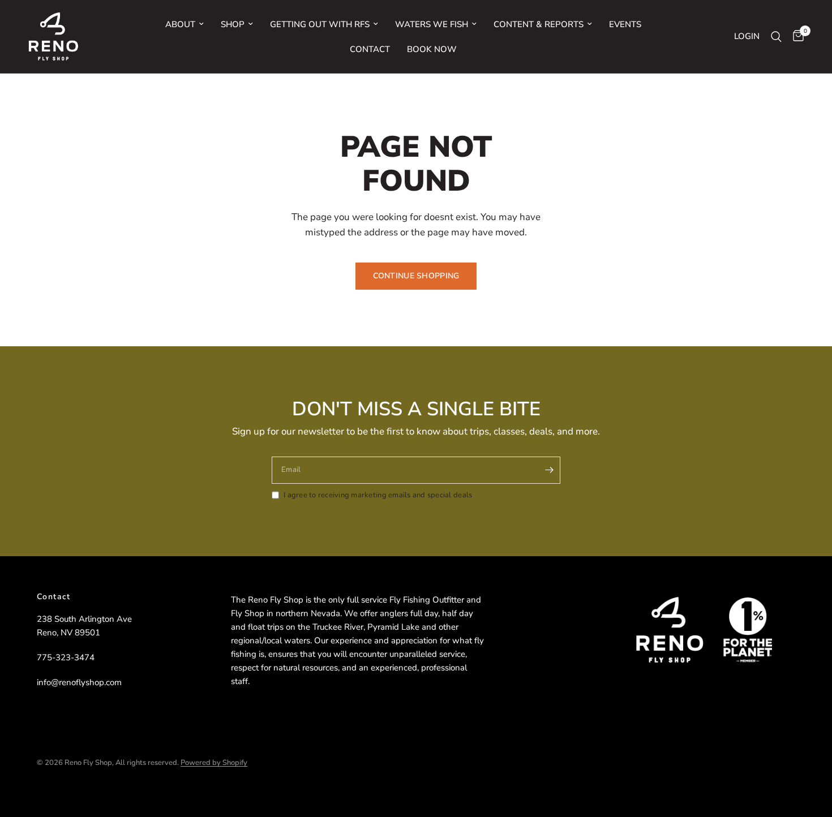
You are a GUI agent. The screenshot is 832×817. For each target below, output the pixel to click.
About (180, 24)
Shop (233, 24)
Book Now (432, 49)
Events (625, 24)
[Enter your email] (549, 470)
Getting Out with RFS (320, 24)
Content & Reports (539, 24)
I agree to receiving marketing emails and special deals (378, 495)
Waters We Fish (431, 24)
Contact (370, 49)
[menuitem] (184, 24)
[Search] (776, 36)
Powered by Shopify (214, 763)
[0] (795, 36)
